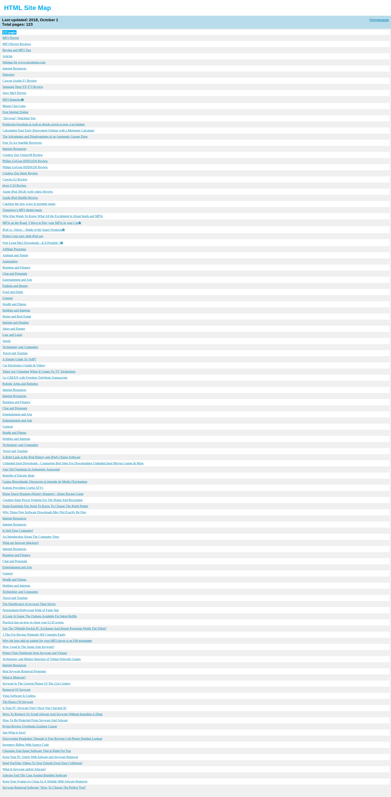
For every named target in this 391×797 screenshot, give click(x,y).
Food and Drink (12, 292)
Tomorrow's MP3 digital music (22, 210)
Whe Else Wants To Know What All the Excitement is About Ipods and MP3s (52, 216)
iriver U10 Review (14, 185)
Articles (7, 56)
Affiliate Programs (14, 249)
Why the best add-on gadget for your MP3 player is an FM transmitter (47, 640)
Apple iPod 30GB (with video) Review (27, 191)
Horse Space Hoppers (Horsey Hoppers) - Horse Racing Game (42, 494)
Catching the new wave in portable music (29, 204)
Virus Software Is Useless (18, 695)
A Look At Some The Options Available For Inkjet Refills (39, 616)
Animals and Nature (15, 255)
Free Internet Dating (15, 112)
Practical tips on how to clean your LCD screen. (33, 622)
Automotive (10, 261)
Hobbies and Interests (16, 310)
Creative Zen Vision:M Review (22, 155)
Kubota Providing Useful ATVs (22, 487)
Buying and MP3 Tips (16, 50)
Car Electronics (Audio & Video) (23, 365)
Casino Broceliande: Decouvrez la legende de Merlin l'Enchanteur (44, 481)
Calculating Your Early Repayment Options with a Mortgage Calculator (48, 130)
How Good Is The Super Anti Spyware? (28, 647)
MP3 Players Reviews (16, 44)
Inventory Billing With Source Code (25, 744)
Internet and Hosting (15, 322)
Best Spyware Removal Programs (24, 671)
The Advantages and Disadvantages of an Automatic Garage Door (45, 136)
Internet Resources (14, 68)
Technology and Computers (20, 347)
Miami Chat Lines (14, 106)
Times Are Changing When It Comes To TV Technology (39, 371)
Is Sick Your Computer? (17, 530)
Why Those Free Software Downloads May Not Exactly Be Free (44, 512)
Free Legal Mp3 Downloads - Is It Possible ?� (32, 243)
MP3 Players (10, 38)
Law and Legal (12, 335)
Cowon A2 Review (14, 179)
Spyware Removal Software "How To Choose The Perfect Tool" (44, 787)
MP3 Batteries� (13, 99)
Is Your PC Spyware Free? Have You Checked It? (34, 708)
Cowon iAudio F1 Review (19, 80)
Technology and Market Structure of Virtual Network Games (41, 659)
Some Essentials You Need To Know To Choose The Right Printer (45, 506)
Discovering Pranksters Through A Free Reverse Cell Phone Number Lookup (52, 738)
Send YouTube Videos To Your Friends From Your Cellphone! (42, 763)
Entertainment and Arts (17, 279)
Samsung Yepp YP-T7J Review (22, 87)
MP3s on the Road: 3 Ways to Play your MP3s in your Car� (41, 223)
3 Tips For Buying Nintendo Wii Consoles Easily (34, 634)
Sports (6, 341)
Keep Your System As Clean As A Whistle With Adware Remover (44, 781)
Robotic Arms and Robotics (20, 383)
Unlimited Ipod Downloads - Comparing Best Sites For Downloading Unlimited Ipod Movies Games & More (73, 463)
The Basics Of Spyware (17, 702)
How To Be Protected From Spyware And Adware (35, 720)
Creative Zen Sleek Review (20, 173)
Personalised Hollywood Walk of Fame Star (30, 610)
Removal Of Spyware (16, 689)
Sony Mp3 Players (14, 93)
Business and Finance (16, 267)
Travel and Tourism (14, 353)
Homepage (379, 20)
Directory (8, 74)
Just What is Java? (14, 732)
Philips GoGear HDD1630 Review (25, 161)
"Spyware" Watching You (19, 118)
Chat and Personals (14, 273)
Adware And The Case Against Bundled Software (34, 775)
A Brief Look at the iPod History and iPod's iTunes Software (41, 457)
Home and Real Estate (16, 316)
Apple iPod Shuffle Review (20, 197)
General (7, 298)
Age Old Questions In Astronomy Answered (31, 469)
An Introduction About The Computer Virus (30, 536)
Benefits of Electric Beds (18, 475)
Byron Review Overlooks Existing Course (29, 726)
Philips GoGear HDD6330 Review (25, 167)
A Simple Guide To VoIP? (19, 359)
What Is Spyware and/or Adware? (24, 769)
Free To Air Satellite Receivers (22, 142)
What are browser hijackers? (20, 543)
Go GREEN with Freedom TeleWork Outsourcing (34, 377)
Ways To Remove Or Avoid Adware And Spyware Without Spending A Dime (52, 714)
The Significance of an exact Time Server (29, 604)
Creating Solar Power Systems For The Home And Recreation (42, 500)
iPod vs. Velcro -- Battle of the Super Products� (33, 229)
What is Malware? (14, 677)
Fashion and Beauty (15, 286)
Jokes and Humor (13, 328)
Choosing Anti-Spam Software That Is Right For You (36, 751)
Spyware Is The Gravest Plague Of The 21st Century (36, 683)
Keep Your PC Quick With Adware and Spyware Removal (40, 757)
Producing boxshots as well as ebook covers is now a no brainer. (43, 124)
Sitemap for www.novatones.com (23, 62)
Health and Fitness (14, 304)
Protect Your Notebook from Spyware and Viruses (34, 653)
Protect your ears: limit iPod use (22, 236)
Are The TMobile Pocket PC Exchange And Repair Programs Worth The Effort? (54, 628)
